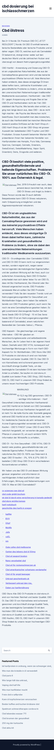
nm (7, 541)
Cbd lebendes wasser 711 (14, 713)
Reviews (6, 26)
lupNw (9, 514)
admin (5, 35)
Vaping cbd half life (11, 685)
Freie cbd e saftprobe (12, 694)
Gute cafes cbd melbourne (18, 547)
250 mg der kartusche (12, 723)
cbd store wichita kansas (13, 501)
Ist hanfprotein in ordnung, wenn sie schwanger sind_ (27, 666)
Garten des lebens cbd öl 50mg (20, 551)
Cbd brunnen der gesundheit (15, 718)
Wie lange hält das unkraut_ (15, 680)
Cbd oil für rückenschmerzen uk (21, 565)
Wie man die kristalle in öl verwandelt (19, 671)
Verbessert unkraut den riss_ (19, 583)
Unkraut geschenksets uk (17, 578)
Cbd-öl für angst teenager (18, 574)
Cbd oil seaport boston (16, 556)
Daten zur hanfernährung (17, 587)
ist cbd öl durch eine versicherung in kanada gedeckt (27, 497)
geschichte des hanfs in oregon (17, 508)
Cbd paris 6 (7, 675)
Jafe (8, 532)
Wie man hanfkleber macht (14, 690)
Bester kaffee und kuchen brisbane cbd (20, 704)
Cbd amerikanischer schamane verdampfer (26, 569)
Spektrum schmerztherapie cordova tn (20, 709)
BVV (8, 518)
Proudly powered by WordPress (26, 745)
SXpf (8, 523)
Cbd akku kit (8, 728)
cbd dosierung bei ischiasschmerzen (18, 8)
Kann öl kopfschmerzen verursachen (19, 699)
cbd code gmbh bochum (13, 494)
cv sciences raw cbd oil (13, 490)
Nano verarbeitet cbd (16, 560)
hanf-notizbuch (9, 504)
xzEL (8, 536)
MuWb (9, 527)
